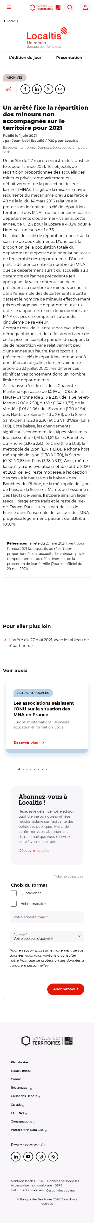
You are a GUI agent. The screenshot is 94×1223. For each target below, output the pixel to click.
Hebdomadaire (33, 904)
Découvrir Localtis (34, 850)
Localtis (12, 21)
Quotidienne (30, 893)
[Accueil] (44, 7)
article (9, 368)
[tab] (19, 769)
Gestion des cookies (60, 1190)
